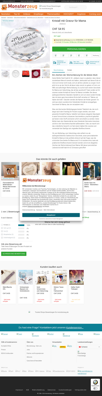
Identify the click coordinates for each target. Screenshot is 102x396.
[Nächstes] (48, 43)
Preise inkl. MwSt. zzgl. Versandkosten (62, 32)
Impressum (19, 390)
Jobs (28, 349)
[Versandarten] (63, 348)
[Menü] (99, 380)
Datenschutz (51, 390)
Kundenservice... (74, 327)
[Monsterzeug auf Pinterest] (55, 382)
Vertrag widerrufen (80, 390)
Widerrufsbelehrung (38, 390)
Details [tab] (69, 70)
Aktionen (29, 357)
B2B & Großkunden (7, 353)
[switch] (95, 388)
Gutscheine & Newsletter (34, 361)
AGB (27, 390)
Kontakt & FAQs (6, 346)
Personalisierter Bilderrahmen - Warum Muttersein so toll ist (9, 185)
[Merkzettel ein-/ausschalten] (47, 65)
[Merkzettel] (91, 7)
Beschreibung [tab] (58, 70)
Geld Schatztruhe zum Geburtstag (42, 289)
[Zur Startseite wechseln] (19, 7)
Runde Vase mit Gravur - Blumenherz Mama (91, 184)
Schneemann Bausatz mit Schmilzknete (24, 289)
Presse (3, 349)
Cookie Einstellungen (65, 390)
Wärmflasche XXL (7, 288)
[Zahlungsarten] (51, 335)
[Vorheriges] (3, 43)
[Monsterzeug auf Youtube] (62, 382)
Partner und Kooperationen (35, 353)
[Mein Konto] (96, 7)
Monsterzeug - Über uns (34, 346)
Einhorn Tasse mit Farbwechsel (58, 289)
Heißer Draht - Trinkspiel (76, 288)
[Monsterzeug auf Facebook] (47, 382)
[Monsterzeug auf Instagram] (39, 382)
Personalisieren (76, 49)
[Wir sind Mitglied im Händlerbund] (89, 372)
